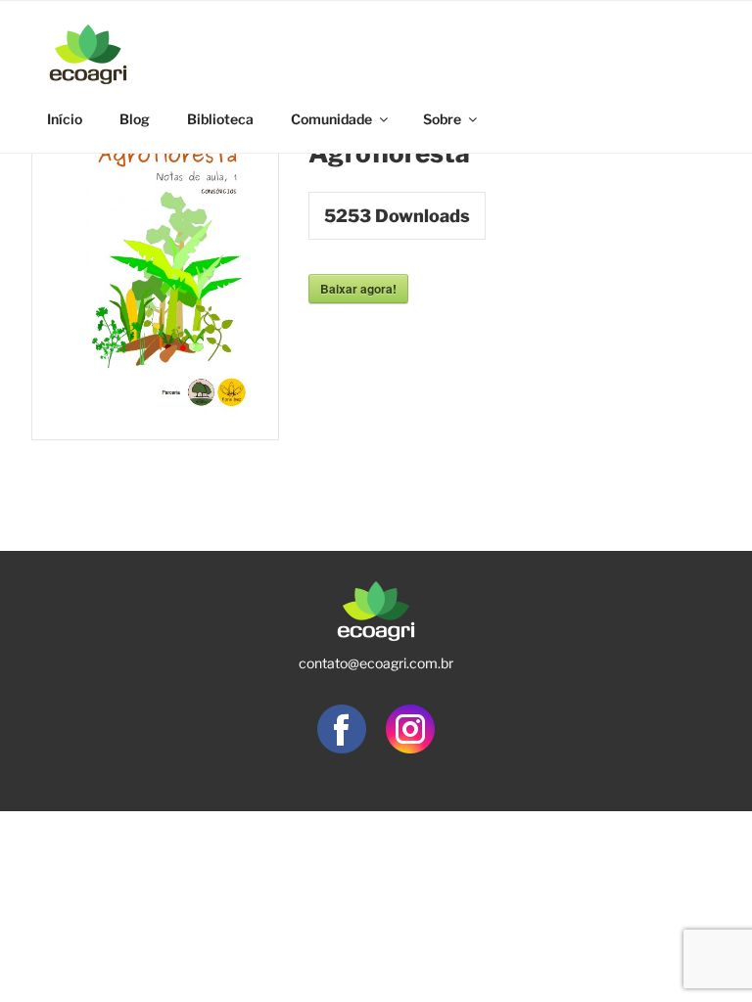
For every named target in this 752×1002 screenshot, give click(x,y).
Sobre (442, 119)
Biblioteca (220, 119)
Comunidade (331, 119)
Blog (134, 119)
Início (64, 119)
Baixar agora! (358, 288)
